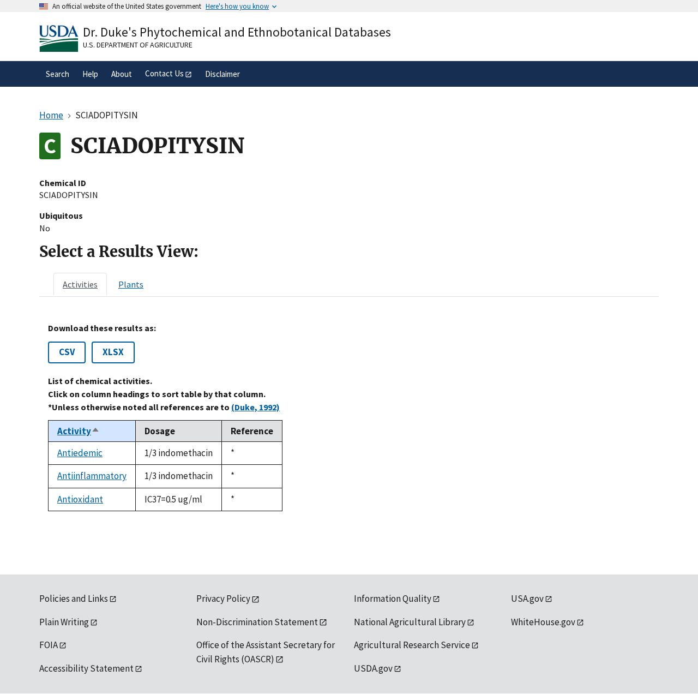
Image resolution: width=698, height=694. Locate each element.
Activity (78, 431)
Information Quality (392, 599)
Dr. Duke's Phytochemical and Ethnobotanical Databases (237, 32)
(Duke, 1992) (255, 407)
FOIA (48, 645)
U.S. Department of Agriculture (137, 45)
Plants (130, 284)
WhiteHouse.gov (543, 622)
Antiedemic (80, 453)
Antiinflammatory (92, 476)
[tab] (80, 284)
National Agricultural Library (410, 622)
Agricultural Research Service (412, 645)
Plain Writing (64, 622)
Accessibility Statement (86, 668)
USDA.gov (373, 668)
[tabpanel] (349, 417)
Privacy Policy (223, 599)
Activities (80, 284)
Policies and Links (73, 599)
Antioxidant (80, 499)
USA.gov (527, 599)
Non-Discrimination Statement (257, 622)
